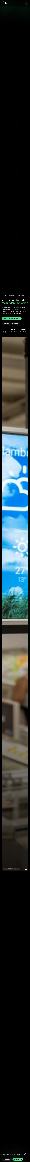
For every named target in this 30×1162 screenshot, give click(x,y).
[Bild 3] (25, 869)
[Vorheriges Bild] (4, 604)
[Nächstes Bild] (26, 604)
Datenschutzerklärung (21, 1155)
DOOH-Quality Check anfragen (10, 323)
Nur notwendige (6, 1159)
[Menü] (26, 3)
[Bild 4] (26, 869)
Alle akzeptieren (18, 1159)
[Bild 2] (23, 869)
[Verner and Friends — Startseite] (5, 3)
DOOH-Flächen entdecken (10, 318)
